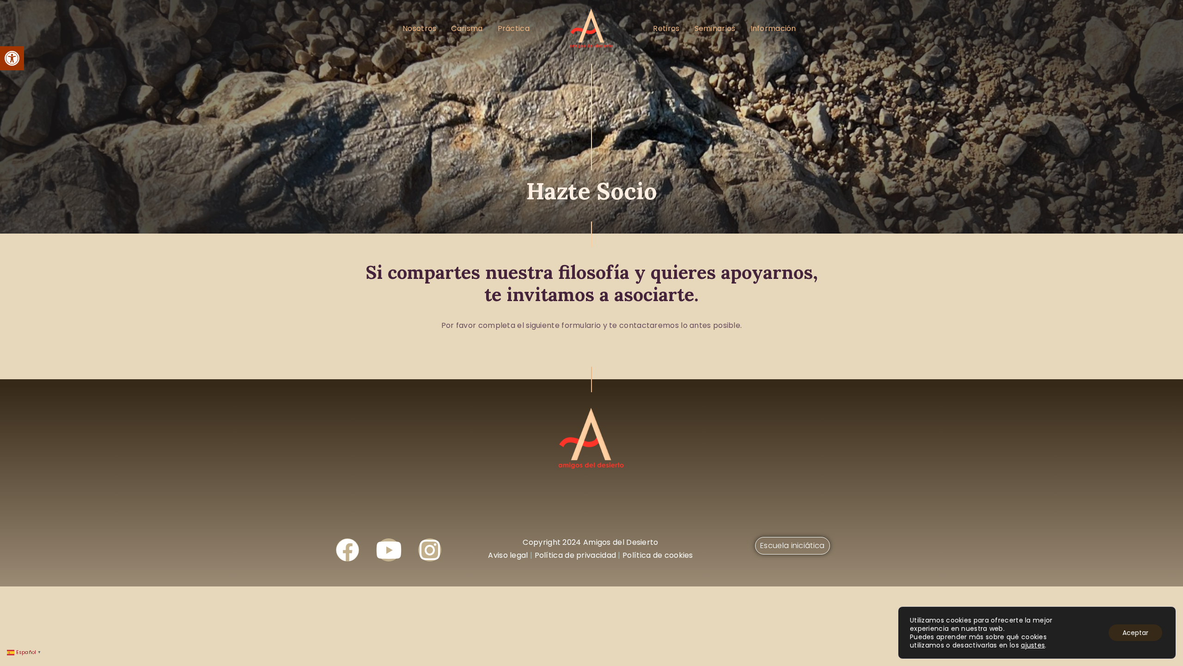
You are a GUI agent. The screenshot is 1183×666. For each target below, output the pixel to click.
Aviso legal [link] (508, 555)
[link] (12, 58)
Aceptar (1135, 632)
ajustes (1033, 645)
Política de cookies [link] (657, 555)
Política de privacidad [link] (575, 555)
